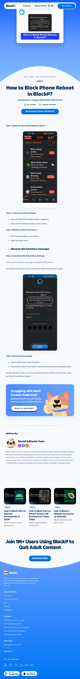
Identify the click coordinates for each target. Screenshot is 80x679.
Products (27, 6)
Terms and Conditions (10, 599)
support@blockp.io (13, 659)
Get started (66, 6)
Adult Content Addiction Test (13, 645)
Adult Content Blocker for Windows (14, 631)
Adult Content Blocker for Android (14, 620)
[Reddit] (26, 665)
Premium (43, 6)
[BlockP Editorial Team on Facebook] (23, 445)
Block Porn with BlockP (24, 408)
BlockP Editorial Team (13, 523)
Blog (37, 6)
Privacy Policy (8, 596)
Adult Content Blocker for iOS (13, 624)
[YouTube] (21, 665)
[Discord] (31, 665)
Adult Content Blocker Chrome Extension (16, 627)
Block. (11, 5)
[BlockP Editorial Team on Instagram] (19, 445)
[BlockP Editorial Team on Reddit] (26, 445)
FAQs (5, 603)
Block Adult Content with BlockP (40, 111)
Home (26, 77)
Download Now (40, 558)
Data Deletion (8, 610)
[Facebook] (5, 665)
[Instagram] (10, 665)
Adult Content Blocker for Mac (13, 634)
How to (40, 81)
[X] (15, 665)
